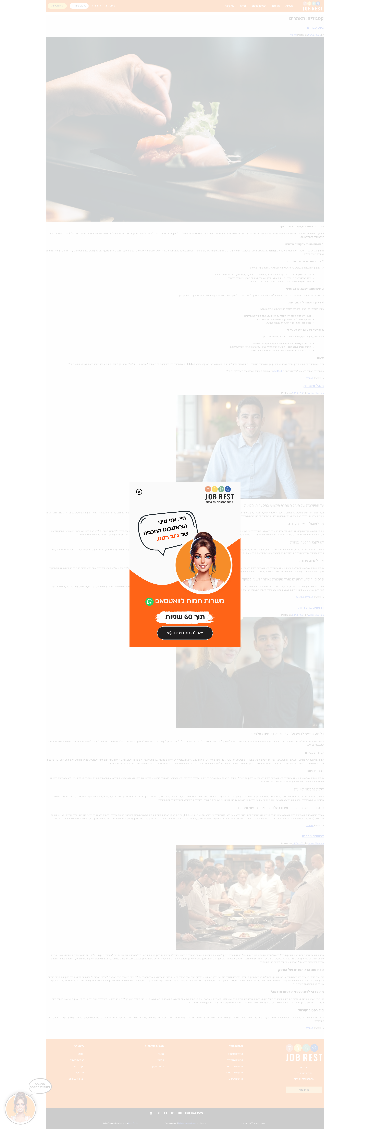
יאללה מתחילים (188, 633)
